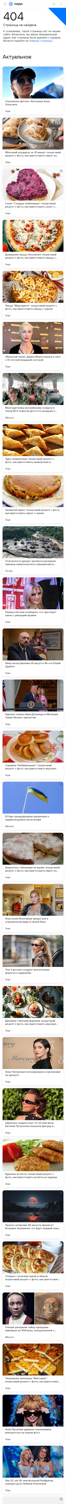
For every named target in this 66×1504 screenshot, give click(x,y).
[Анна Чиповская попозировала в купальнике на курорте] (33, 1061)
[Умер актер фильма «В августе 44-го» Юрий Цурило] (33, 652)
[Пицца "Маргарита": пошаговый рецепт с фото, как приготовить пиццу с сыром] (33, 295)
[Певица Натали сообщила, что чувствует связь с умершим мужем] (33, 601)
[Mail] (11, 4)
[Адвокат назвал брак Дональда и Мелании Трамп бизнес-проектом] (33, 703)
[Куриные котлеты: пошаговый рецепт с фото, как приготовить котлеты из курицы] (33, 1163)
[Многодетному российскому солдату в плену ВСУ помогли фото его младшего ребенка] (33, 397)
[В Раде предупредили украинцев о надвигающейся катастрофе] (33, 806)
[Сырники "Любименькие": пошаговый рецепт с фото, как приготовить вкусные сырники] (33, 754)
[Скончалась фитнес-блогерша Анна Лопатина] (33, 90)
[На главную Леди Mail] (17, 4)
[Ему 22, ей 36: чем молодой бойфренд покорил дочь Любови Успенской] (33, 1470)
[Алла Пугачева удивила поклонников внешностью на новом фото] (33, 1419)
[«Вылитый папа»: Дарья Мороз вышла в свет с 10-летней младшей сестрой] (33, 346)
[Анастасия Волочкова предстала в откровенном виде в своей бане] (33, 908)
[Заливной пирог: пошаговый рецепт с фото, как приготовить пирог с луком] (33, 499)
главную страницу (40, 40)
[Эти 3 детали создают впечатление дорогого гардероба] (33, 959)
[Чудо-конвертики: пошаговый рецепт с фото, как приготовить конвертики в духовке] (33, 448)
